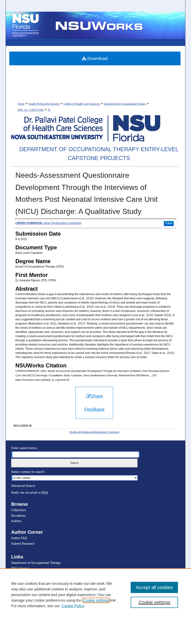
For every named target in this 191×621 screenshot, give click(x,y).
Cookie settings (96, 600)
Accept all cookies (154, 587)
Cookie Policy (73, 606)
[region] (95, 594)
